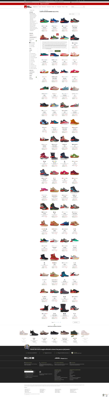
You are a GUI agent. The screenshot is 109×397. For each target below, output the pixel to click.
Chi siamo (71, 370)
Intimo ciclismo (72, 391)
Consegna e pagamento (57, 370)
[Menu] (108, 394)
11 (60, 322)
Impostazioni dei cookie (57, 378)
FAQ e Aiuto (56, 373)
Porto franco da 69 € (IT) (32, 352)
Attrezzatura (44, 6)
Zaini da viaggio (42, 390)
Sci (55, 6)
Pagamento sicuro (48, 352)
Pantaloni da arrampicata (58, 389)
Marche (63, 6)
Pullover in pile (26, 389)
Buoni (70, 374)
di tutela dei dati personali (48, 48)
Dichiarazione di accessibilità (74, 378)
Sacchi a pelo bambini (27, 390)
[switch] (107, 396)
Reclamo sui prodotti (57, 376)
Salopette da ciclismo (72, 390)
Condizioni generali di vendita (58, 377)
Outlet (66, 6)
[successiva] (68, 26)
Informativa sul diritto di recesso (59, 379)
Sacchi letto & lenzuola (43, 389)
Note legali (71, 376)
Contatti (55, 374)
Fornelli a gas (41, 391)
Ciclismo (53, 6)
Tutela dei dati (65, 377)
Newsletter (71, 373)
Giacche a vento (27, 391)
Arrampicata (49, 6)
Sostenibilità (71, 379)
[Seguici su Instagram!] (40, 372)
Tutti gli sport (59, 6)
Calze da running (27, 391)
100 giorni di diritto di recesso (63, 352)
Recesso (55, 375)
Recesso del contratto (57, 380)
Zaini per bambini (42, 392)
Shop (25, 0)
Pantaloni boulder (57, 390)
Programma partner (72, 375)
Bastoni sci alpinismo (57, 392)
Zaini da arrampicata (57, 391)
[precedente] (61, 26)
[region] (55, 46)
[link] (33, 10)
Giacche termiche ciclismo (73, 392)
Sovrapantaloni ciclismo (73, 391)
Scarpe (40, 6)
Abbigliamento (35, 6)
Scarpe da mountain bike (73, 389)
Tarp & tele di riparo (42, 391)
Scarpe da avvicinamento (28, 392)
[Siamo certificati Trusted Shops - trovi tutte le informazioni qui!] (72, 353)
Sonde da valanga (57, 391)
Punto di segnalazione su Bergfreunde (75, 377)
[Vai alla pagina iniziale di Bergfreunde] (28, 6)
